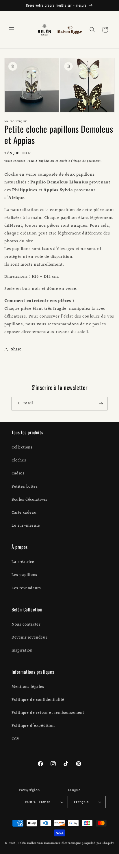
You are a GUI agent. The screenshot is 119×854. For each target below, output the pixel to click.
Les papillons (24, 575)
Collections (22, 447)
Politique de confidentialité (38, 700)
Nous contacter (26, 625)
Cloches (19, 460)
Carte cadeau (24, 513)
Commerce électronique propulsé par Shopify (79, 843)
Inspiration (22, 650)
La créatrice (23, 562)
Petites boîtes (25, 487)
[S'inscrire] (100, 403)
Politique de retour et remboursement (48, 713)
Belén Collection (31, 843)
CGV (16, 739)
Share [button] (16, 349)
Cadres (18, 473)
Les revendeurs (26, 588)
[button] (11, 29)
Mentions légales (28, 687)
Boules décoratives (29, 500)
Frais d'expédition (40, 161)
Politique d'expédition (33, 726)
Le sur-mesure (26, 526)
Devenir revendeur (29, 638)
